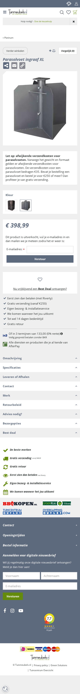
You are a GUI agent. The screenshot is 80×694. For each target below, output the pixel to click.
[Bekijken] (75, 12)
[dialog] (5, 688)
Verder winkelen (15, 50)
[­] (5, 621)
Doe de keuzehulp (43, 21)
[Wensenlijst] (68, 12)
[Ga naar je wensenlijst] (68, 12)
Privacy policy (41, 665)
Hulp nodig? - (36, 21)
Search (62, 12)
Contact (68, 3)
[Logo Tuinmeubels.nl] (17, 12)
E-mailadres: (16, 249)
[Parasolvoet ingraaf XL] (25, 205)
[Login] (76, 3)
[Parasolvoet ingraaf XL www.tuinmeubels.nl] (40, 108)
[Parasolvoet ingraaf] (11, 205)
